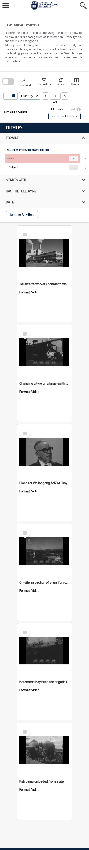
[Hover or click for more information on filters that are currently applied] (79, 109)
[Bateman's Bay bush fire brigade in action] (44, 651)
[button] (44, 82)
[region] (44, 172)
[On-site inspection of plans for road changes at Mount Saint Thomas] (44, 551)
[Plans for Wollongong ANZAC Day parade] (44, 452)
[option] (44, 163)
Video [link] (10, 158)
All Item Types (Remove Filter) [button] (28, 149)
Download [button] (25, 82)
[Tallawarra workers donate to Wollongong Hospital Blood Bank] (44, 253)
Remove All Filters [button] (64, 116)
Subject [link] (13, 167)
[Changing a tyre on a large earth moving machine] (44, 352)
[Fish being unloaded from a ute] (44, 750)
